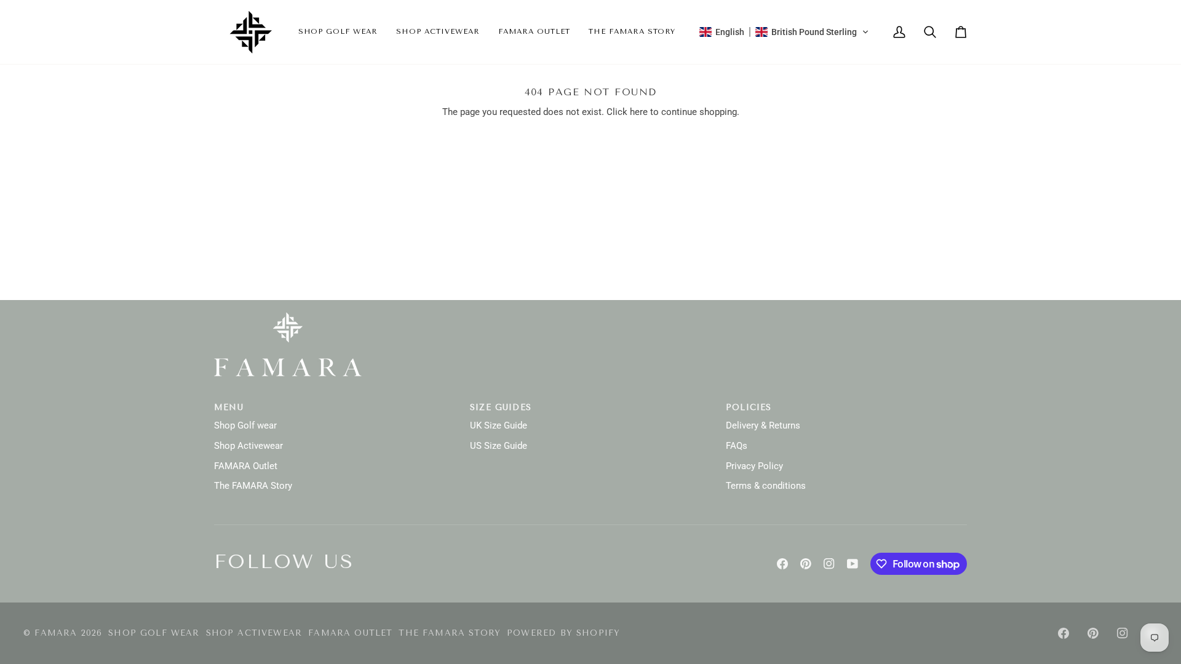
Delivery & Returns (763, 426)
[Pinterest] (805, 563)
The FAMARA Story (253, 486)
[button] (338, 32)
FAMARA (55, 633)
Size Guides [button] (500, 407)
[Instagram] (829, 563)
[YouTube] (852, 563)
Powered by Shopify (563, 633)
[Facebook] (782, 563)
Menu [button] (229, 407)
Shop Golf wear (245, 426)
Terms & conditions (766, 486)
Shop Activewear (248, 446)
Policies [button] (748, 407)
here (639, 112)
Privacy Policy (754, 466)
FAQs (736, 446)
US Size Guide (498, 446)
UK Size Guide (498, 426)
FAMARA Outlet (245, 466)
